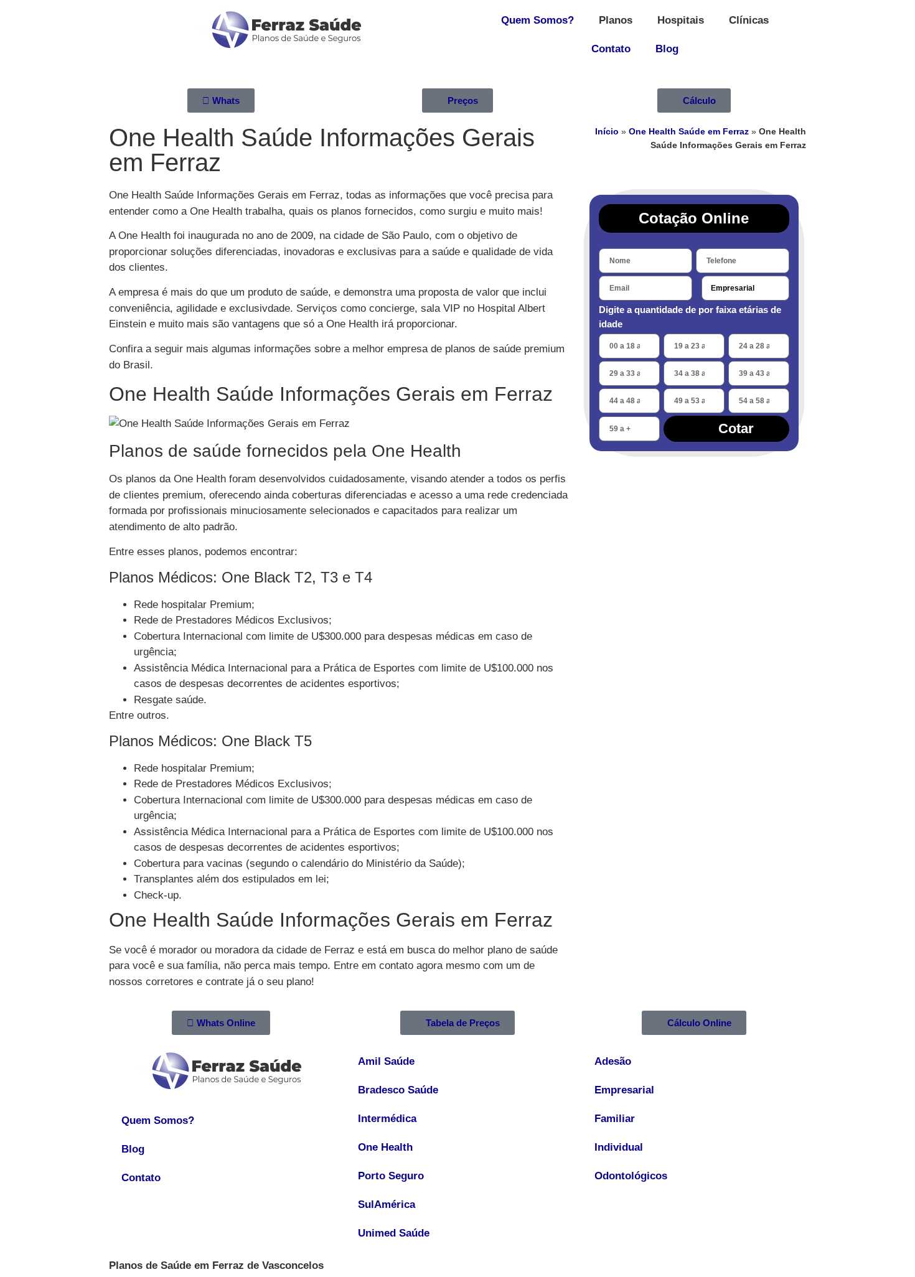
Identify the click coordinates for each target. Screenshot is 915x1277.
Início (607, 131)
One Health (385, 1147)
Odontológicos (630, 1176)
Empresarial (624, 1090)
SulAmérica (386, 1204)
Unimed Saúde (393, 1233)
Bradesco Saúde (398, 1090)
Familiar (614, 1119)
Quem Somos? (537, 20)
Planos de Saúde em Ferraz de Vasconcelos (216, 1265)
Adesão (612, 1061)
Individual (618, 1147)
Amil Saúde (386, 1061)
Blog (666, 49)
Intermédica (387, 1119)
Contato (611, 49)
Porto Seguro (391, 1176)
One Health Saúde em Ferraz (689, 131)
